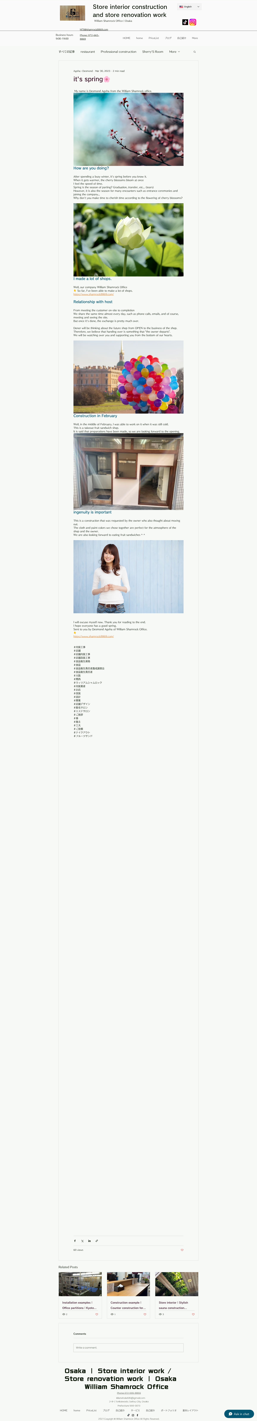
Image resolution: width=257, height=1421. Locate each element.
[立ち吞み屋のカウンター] (128, 1284)
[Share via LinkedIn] (89, 1240)
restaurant (88, 51)
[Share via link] (96, 1240)
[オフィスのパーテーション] (80, 1284)
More (172, 51)
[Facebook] (137, 1415)
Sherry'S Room (152, 51)
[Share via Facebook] (74, 1240)
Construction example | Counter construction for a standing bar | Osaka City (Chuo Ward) (128, 1306)
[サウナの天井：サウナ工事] (176, 1284)
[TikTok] (185, 22)
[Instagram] (132, 1415)
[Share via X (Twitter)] (82, 1240)
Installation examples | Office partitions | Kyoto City (78, 1306)
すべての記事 (67, 51)
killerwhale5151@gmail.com (130, 1398)
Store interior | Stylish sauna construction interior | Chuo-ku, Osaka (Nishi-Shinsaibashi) (175, 1306)
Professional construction (118, 51)
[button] (194, 51)
